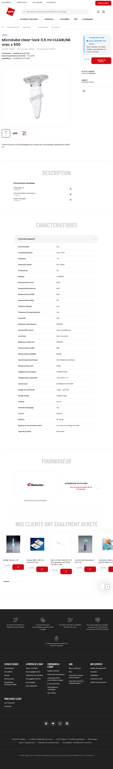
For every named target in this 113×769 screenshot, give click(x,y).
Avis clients (51, 693)
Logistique (94, 675)
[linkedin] (67, 723)
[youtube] (53, 723)
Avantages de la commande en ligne (55, 679)
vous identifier (98, 49)
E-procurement (53, 684)
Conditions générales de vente (41, 739)
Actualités (8, 672)
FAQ (70, 672)
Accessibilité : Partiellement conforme (77, 743)
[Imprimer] (84, 91)
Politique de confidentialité (48, 743)
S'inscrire (7, 706)
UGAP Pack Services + (98, 682)
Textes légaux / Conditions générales (70, 739)
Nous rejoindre (31, 686)
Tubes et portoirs (42, 27)
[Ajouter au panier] (18, 567)
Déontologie (92, 739)
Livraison (93, 672)
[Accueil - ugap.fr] (10, 11)
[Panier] (103, 11)
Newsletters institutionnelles (10, 683)
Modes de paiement (98, 668)
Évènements (9, 679)
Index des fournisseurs (56, 674)
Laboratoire (26, 27)
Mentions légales (19, 739)
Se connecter (9, 703)
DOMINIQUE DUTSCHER (21, 53)
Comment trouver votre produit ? (76, 676)
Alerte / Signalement (27, 743)
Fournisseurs (51, 2)
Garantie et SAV (96, 679)
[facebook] (46, 723)
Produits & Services (13, 27)
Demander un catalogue (52, 688)
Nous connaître (32, 668)
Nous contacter (75, 668)
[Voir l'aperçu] (6, 133)
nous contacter (93, 52)
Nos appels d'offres (33, 679)
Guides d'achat (53, 671)
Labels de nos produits (34, 675)
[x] (60, 723)
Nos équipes (30, 682)
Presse (6, 675)
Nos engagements (33, 672)
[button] (7, 2)
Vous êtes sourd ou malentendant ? (76, 682)
